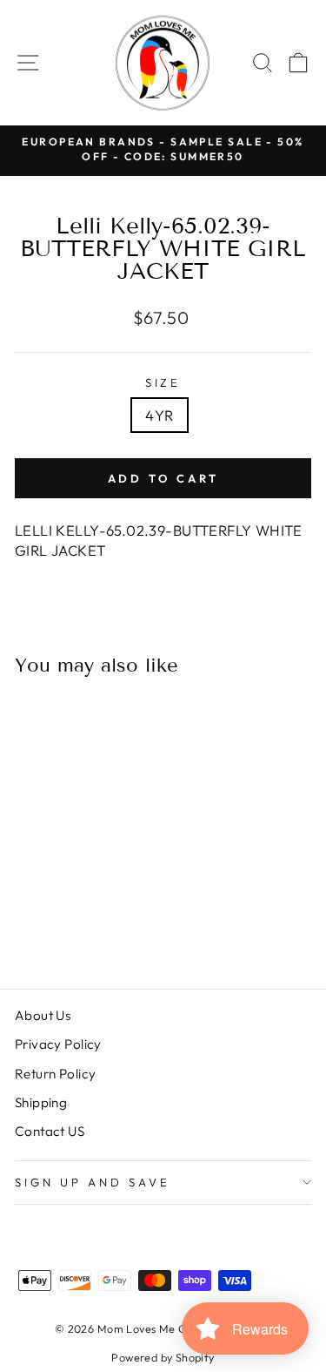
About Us (42, 1015)
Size (163, 382)
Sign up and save (92, 1182)
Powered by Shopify (162, 1357)
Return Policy (55, 1073)
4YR (159, 415)
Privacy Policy (58, 1044)
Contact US (49, 1131)
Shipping (41, 1102)
